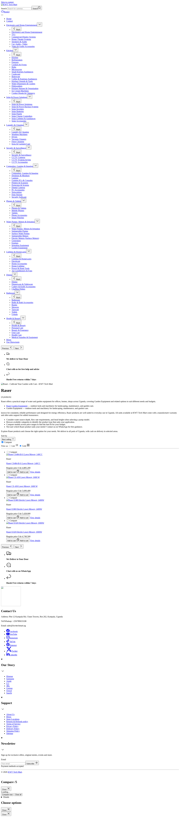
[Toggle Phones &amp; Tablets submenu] (23, 200)
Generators (16, 241)
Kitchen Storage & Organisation (25, 88)
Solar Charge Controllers (22, 116)
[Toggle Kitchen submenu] (15, 50)
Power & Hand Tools (20, 268)
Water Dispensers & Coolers (23, 84)
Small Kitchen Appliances (22, 72)
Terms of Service (13, 724)
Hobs (14, 67)
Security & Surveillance (16, 148)
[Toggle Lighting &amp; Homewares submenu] (28, 251)
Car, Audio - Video (19, 44)
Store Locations (12, 719)
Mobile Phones (18, 210)
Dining (9, 275)
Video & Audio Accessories (23, 46)
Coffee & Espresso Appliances (24, 79)
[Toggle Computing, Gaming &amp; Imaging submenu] (35, 165)
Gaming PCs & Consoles (22, 180)
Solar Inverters (18, 109)
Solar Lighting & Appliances (23, 118)
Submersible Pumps (20, 231)
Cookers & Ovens (19, 65)
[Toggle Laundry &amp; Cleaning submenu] (26, 124)
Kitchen (9, 50)
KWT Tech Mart (15, 772)
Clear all (18, 795)
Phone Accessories (19, 215)
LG (7, 683)
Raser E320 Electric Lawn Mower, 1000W (24, 532)
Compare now (7, 795)
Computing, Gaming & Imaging (19, 166)
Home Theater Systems (21, 39)
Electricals (16, 261)
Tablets (15, 213)
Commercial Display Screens (24, 37)
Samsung (10, 679)
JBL (8, 686)
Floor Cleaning (18, 141)
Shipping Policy (13, 731)
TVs (13, 34)
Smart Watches (18, 218)
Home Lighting (18, 266)
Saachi (9, 693)
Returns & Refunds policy (17, 721)
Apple (8, 681)
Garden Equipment (19, 248)
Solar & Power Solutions (16, 97)
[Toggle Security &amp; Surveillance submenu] (28, 147)
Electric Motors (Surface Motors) (25, 238)
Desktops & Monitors (21, 176)
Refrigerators (17, 60)
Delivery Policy (12, 729)
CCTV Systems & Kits (21, 160)
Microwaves (17, 69)
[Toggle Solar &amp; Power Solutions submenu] (29, 96)
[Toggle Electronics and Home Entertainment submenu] (39, 24)
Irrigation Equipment (20, 245)
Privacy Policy (12, 726)
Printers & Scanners (20, 183)
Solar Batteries (18, 111)
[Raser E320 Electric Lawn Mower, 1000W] (25, 436)
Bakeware (16, 76)
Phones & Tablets (13, 201)
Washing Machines (19, 134)
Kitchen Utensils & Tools (22, 81)
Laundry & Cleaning (15, 125)
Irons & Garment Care (21, 144)
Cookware (16, 74)
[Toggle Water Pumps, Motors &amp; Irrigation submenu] (37, 221)
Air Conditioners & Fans (22, 271)
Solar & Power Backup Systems (25, 107)
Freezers (15, 62)
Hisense (9, 676)
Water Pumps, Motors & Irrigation (20, 222)
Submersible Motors (20, 236)
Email (3, 759)
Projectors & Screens (20, 185)
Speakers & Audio (19, 42)
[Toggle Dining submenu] (14, 274)
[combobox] (19, 8)
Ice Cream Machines (20, 91)
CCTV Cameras (18, 157)
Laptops (15, 178)
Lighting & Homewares (16, 252)
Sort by (4, 436)
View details (35, 540)
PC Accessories (18, 190)
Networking (17, 192)
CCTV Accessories (20, 162)
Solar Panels (17, 114)
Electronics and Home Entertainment (21, 25)
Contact (9, 21)
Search (4, 8)
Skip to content (7, 2)
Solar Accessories (19, 121)
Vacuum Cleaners (19, 139)
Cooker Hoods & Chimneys (23, 93)
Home (8, 19)
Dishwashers (17, 86)
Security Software (19, 197)
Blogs (8, 717)
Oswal (9, 691)
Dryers (14, 137)
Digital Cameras (18, 187)
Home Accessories (19, 264)
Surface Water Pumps (21, 233)
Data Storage (17, 195)
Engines (15, 243)
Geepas (9, 688)
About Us (10, 714)
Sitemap (9, 733)
